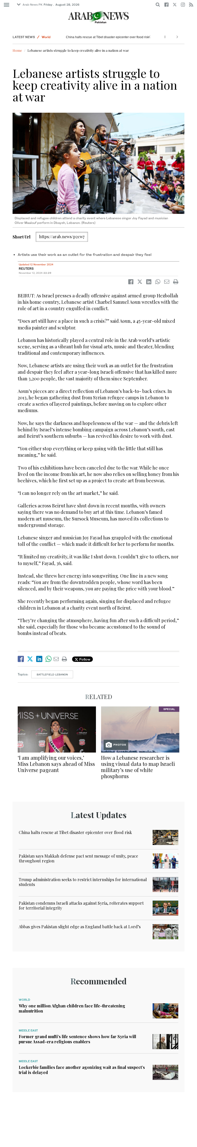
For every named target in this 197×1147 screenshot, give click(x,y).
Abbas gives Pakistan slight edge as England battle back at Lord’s (80, 926)
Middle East (28, 1030)
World (46, 37)
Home (17, 50)
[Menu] (6, 5)
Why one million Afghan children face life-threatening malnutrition (72, 1008)
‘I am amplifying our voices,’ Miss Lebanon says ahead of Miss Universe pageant (56, 763)
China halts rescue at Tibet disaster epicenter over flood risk (107, 37)
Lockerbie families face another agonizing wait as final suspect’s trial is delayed (82, 1070)
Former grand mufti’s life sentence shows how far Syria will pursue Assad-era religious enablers (77, 1039)
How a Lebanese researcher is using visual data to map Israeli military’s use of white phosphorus (138, 766)
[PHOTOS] (140, 729)
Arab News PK (33, 4)
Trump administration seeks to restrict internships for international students (83, 882)
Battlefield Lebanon (52, 674)
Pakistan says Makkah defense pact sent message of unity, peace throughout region (78, 858)
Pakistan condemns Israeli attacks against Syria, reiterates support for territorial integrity (81, 905)
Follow (84, 659)
